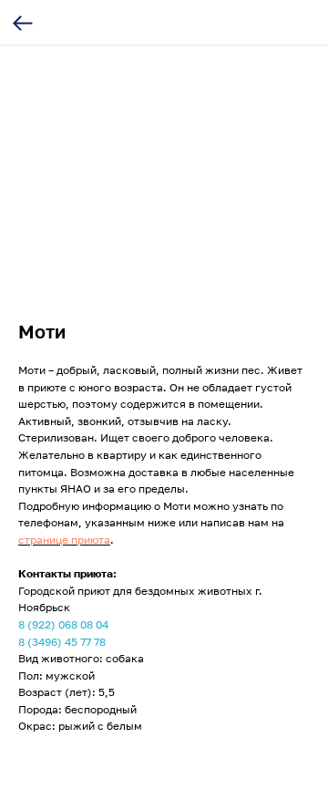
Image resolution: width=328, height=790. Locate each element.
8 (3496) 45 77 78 (62, 642)
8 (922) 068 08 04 (63, 624)
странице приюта (64, 539)
